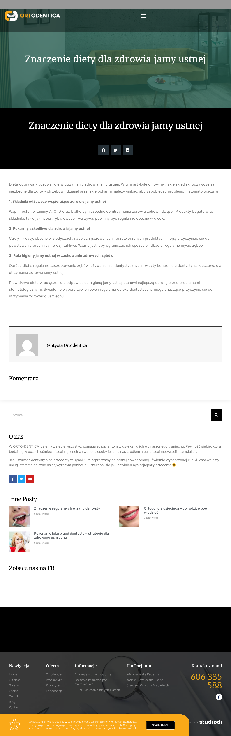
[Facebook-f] (219, 697)
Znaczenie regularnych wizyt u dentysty (67, 508)
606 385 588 (206, 680)
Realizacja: (192, 722)
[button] (143, 16)
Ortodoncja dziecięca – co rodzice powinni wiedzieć (178, 510)
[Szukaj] (216, 415)
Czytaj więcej (41, 513)
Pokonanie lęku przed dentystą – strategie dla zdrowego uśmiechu (71, 535)
